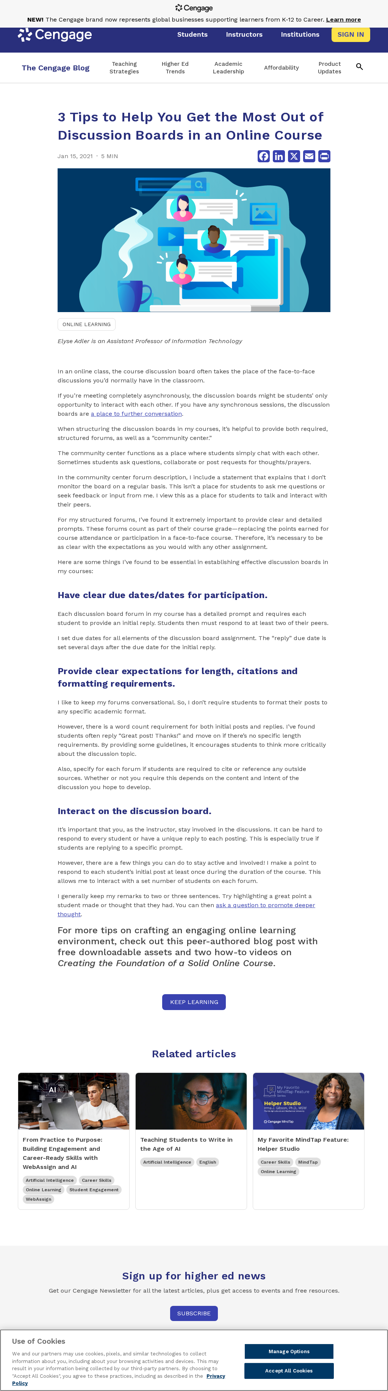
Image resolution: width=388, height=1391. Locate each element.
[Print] (324, 156)
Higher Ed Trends (175, 68)
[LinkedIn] (279, 156)
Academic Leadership (228, 68)
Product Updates (329, 68)
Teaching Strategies (124, 68)
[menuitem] (192, 34)
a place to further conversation (136, 413)
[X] (294, 156)
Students (192, 34)
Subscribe (194, 1313)
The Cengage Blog (55, 67)
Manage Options (289, 1351)
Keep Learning (194, 1002)
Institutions (300, 34)
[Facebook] (264, 156)
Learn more (343, 19)
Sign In (351, 34)
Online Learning (87, 324)
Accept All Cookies (289, 1371)
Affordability (281, 67)
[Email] (309, 156)
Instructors (244, 34)
